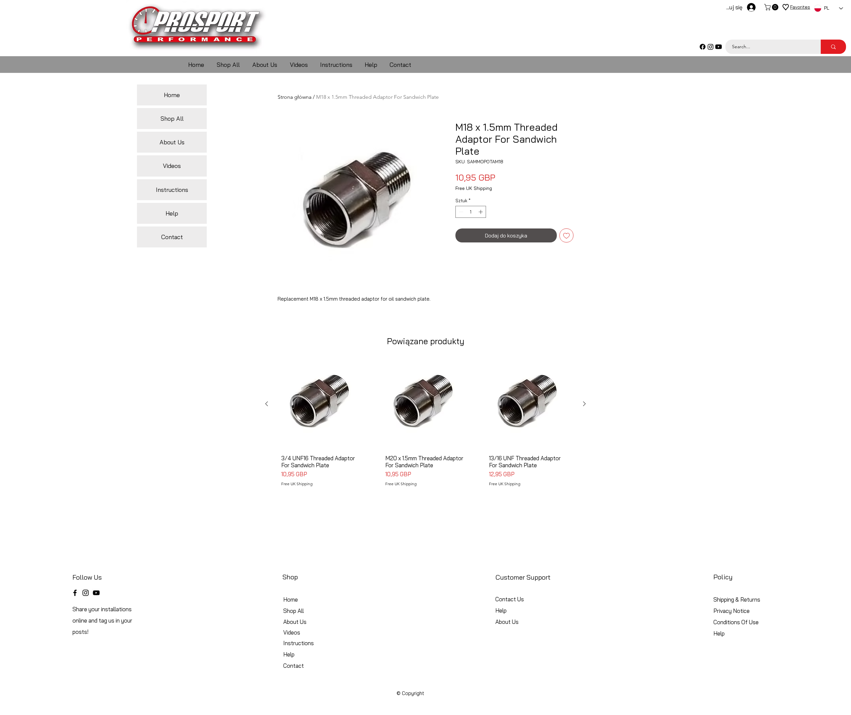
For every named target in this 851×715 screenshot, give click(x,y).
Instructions (172, 190)
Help (172, 213)
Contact (172, 237)
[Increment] (481, 211)
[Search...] (833, 47)
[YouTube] (96, 593)
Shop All (172, 118)
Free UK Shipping (473, 188)
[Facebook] (702, 47)
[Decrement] (460, 211)
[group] (425, 425)
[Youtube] (718, 47)
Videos (172, 166)
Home (172, 95)
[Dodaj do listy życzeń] (566, 235)
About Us (172, 142)
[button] (772, 7)
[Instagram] (710, 47)
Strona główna (294, 97)
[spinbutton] (470, 211)
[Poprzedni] (267, 404)
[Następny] (584, 404)
